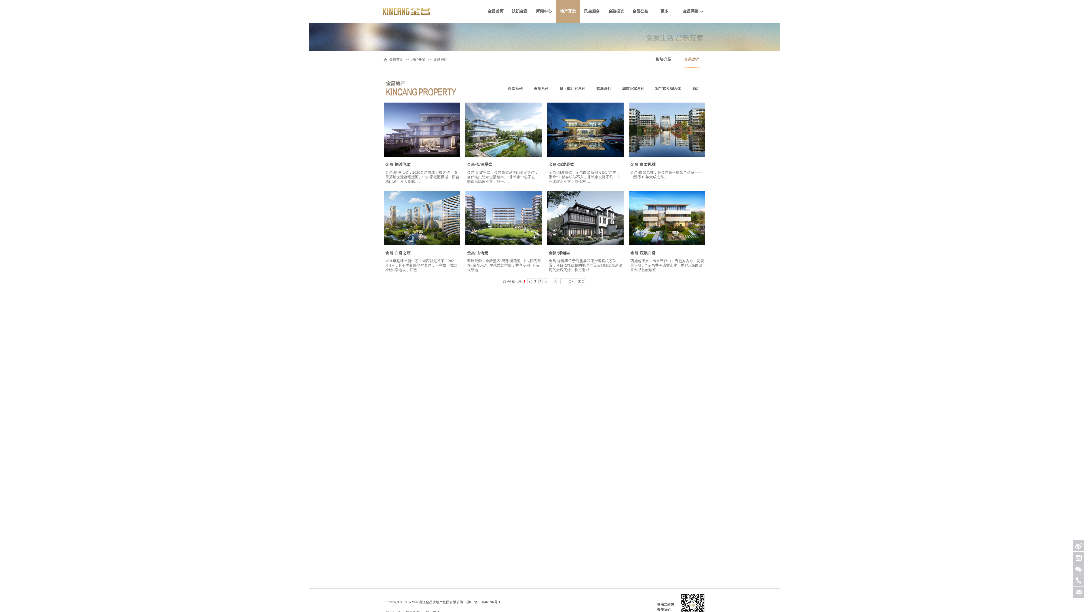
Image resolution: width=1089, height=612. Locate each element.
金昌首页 (496, 11)
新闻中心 (544, 11)
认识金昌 (520, 11)
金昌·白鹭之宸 (398, 253)
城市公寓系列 (633, 88)
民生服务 (592, 11)
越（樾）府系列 (572, 88)
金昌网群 (691, 11)
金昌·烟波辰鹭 (561, 164)
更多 (664, 11)
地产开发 (568, 11)
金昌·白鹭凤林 (643, 164)
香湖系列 (541, 88)
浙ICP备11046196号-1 (483, 602)
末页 (581, 281)
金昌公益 (640, 11)
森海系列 (603, 88)
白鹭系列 (515, 88)
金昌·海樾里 (559, 253)
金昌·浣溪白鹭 (643, 253)
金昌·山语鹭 (477, 253)
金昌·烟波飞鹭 (398, 164)
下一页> (568, 281)
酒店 (696, 88)
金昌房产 (692, 59)
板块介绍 (664, 59)
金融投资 (616, 11)
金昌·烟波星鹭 (479, 164)
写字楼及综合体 (668, 88)
